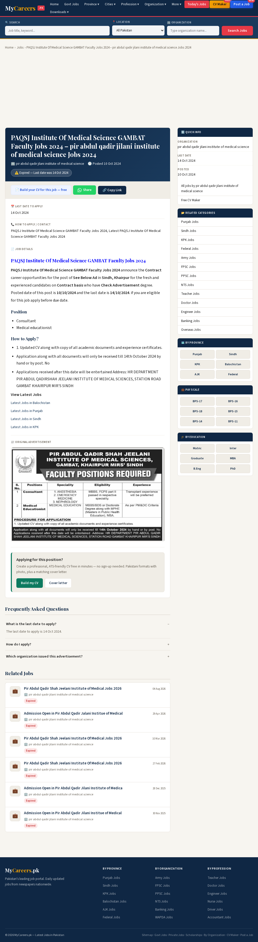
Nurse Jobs (215, 901)
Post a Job (243, 4)
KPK (197, 364)
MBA (233, 458)
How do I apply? (18, 644)
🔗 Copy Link (112, 190)
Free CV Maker (190, 200)
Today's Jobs (196, 4)
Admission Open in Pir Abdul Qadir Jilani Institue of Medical (73, 813)
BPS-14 (197, 421)
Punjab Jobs (189, 222)
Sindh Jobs (188, 231)
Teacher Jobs (190, 294)
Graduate (197, 458)
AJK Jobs (109, 909)
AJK (197, 374)
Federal (233, 374)
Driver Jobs (215, 909)
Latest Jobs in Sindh (26, 419)
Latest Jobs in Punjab (27, 411)
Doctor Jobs (189, 303)
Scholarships (194, 935)
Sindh (233, 354)
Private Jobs (176, 935)
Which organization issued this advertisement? (44, 656)
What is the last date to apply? (31, 624)
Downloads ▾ (59, 12)
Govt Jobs (71, 4)
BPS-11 (233, 421)
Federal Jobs (189, 249)
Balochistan (233, 364)
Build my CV (29, 583)
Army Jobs (188, 258)
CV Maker (221, 4)
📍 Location (121, 22)
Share (87, 190)
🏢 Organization (179, 22)
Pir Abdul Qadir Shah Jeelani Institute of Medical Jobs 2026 (72, 688)
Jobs (20, 47)
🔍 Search (12, 22)
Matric (197, 448)
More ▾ (176, 4)
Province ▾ (91, 4)
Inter (233, 448)
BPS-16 (233, 401)
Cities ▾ (110, 4)
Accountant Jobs (219, 917)
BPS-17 (197, 401)
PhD (233, 469)
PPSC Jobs (188, 276)
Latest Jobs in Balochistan (30, 402)
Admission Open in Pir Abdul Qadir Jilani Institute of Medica (73, 788)
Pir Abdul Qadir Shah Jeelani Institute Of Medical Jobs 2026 (73, 738)
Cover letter (58, 583)
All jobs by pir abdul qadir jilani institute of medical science (209, 188)
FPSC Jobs (188, 267)
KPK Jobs (187, 240)
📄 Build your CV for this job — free (41, 190)
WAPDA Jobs (164, 917)
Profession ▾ (130, 4)
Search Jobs (237, 30)
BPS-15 (233, 411)
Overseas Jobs (191, 329)
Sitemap (147, 935)
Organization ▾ (155, 4)
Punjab (197, 354)
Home (54, 4)
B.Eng (197, 469)
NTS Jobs (187, 285)
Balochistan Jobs (114, 901)
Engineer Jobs (190, 312)
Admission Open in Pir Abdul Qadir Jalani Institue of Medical (73, 713)
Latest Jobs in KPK (25, 427)
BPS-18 (197, 411)
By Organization (214, 935)
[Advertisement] (129, 89)
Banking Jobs (190, 321)
